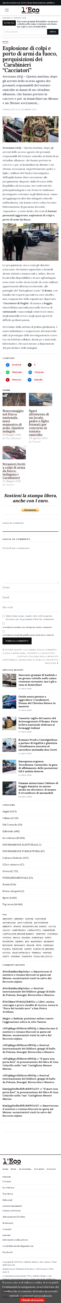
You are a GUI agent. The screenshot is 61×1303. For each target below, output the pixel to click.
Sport (6, 897)
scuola (7, 953)
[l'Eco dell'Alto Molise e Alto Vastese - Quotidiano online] (30, 10)
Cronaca (7, 1181)
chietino (41, 934)
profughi (17, 949)
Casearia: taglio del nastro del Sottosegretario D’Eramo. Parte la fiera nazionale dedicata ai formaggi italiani (38, 723)
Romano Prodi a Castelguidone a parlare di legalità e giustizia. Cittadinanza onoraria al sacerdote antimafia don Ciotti (38, 744)
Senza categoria (12, 891)
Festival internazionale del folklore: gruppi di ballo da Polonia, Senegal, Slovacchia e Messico (29, 992)
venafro (15, 957)
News (5, 42)
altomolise (9, 923)
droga (16, 938)
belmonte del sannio (35, 927)
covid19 (7, 938)
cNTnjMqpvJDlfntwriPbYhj (19, 1028)
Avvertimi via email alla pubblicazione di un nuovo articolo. (28, 635)
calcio (6, 930)
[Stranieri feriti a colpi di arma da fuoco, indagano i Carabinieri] (14, 452)
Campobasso (19, 930)
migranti (49, 942)
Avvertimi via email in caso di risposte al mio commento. (27, 627)
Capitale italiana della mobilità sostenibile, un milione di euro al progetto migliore (30, 659)
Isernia (19, 942)
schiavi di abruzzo (43, 949)
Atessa (17, 927)
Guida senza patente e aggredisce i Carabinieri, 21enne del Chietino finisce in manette (37, 701)
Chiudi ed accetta (32, 1300)
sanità (28, 949)
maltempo (36, 942)
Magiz (6, 1018)
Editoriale (8, 831)
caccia (52, 927)
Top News (39, 1169)
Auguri (6, 811)
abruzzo (19, 919)
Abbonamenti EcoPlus (14, 1216)
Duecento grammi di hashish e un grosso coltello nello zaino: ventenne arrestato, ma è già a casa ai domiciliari (37, 24)
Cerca (53, 32)
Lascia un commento (13, 522)
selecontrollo (21, 953)
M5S (27, 942)
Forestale (37, 938)
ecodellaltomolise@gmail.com (18, 1246)
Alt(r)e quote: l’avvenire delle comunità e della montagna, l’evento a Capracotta (30, 651)
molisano (19, 945)
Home (5, 1169)
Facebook (8, 1252)
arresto (7, 927)
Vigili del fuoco (43, 957)
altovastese (41, 923)
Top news (8, 904)
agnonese (40, 919)
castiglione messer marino (18, 934)
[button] (6, 10)
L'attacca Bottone (13, 857)
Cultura (7, 818)
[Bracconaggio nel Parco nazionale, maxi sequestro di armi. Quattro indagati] (14, 399)
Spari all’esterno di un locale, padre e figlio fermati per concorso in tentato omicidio (39, 423)
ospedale (48, 945)
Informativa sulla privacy (15, 1239)
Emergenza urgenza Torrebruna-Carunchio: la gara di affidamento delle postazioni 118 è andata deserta (38, 766)
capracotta (34, 930)
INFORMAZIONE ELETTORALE (20, 844)
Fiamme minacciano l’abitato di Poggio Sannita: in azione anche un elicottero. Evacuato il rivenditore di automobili (38, 788)
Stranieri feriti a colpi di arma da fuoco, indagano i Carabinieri (14, 471)
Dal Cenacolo (10, 824)
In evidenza (9, 838)
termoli (36, 953)
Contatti (7, 1229)
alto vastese (24, 923)
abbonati (8, 919)
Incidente (8, 942)
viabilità (27, 957)
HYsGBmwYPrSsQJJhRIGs (19, 1001)
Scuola (6, 884)
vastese (47, 953)
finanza (26, 938)
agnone (29, 919)
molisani (8, 945)
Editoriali (7, 1200)
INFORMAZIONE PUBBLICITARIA (21, 851)
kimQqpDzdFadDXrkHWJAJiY (21, 1088)
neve (38, 945)
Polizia (7, 949)
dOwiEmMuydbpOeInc (16, 971)
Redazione (8, 1223)
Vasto (6, 957)
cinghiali (52, 934)
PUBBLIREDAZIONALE (15, 877)
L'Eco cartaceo (11, 864)
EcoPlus (51, 1169)
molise (31, 945)
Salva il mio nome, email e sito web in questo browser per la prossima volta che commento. (30, 618)
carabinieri (48, 930)
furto (48, 938)
